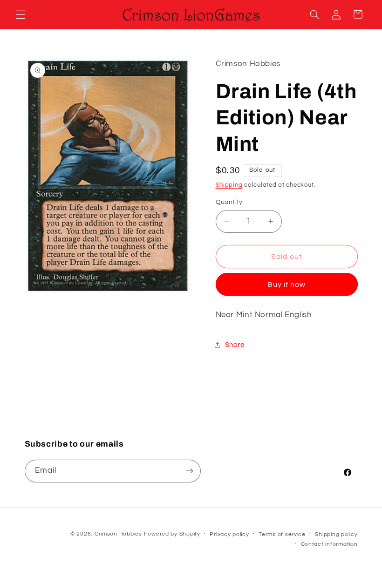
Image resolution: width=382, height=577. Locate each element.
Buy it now (286, 284)
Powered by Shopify (172, 533)
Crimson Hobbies (118, 533)
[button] (20, 14)
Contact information (329, 544)
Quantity (229, 202)
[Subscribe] (189, 471)
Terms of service (282, 534)
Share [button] (235, 344)
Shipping (229, 185)
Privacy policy (229, 534)
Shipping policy (336, 534)
